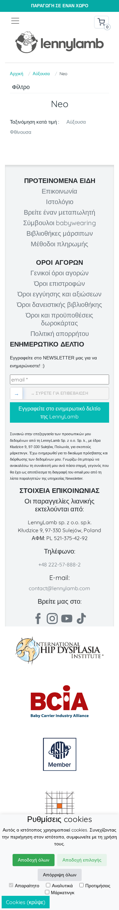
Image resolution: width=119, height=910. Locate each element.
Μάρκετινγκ (62, 892)
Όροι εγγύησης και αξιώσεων (59, 294)
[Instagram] (52, 618)
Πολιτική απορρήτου (59, 333)
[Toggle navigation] (35, 21)
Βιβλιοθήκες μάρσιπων (59, 233)
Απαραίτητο (27, 886)
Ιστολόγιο (59, 201)
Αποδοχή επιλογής (81, 860)
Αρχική (16, 73)
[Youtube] (66, 618)
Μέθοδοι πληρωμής (59, 244)
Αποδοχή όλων (33, 860)
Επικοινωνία (59, 191)
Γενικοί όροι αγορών (59, 273)
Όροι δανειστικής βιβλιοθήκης (59, 304)
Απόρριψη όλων (59, 875)
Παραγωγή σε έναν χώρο (59, 5)
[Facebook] (37, 618)
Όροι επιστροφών (59, 283)
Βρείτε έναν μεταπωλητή (59, 212)
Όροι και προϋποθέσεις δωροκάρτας (59, 319)
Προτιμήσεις (97, 886)
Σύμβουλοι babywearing (59, 223)
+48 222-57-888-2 (59, 564)
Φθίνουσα (20, 132)
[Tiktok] (81, 618)
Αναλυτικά (62, 886)
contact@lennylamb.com (59, 588)
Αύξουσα (41, 73)
